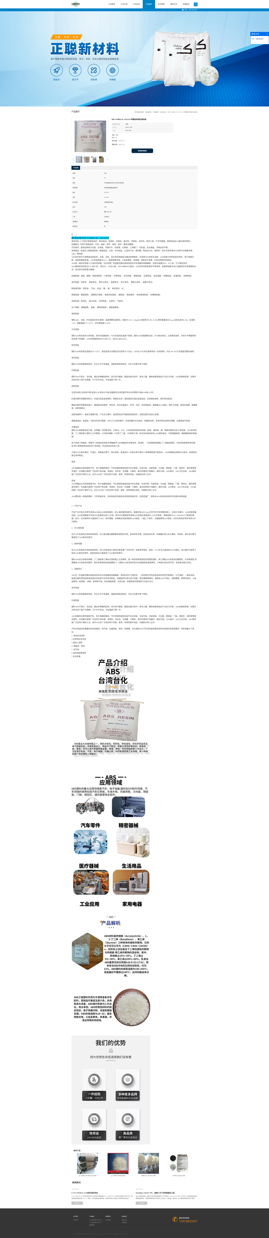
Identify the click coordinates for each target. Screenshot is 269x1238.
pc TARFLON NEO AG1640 (87, 1175)
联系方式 (173, 4)
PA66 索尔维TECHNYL (95, 1220)
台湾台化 (163, 112)
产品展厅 (149, 4)
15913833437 (193, 10)
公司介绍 (124, 4)
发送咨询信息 (142, 151)
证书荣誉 (161, 4)
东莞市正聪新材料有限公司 (80, 1234)
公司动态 (136, 4)
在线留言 (186, 4)
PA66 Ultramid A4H (179, 1175)
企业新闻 (108, 1220)
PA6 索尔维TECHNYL (95, 1222)
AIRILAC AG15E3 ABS (148, 1175)
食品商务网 (124, 1234)
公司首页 (111, 4)
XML (105, 1234)
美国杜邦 (91, 1225)
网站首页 (148, 112)
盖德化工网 (117, 1234)
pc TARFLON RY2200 (118, 1175)
